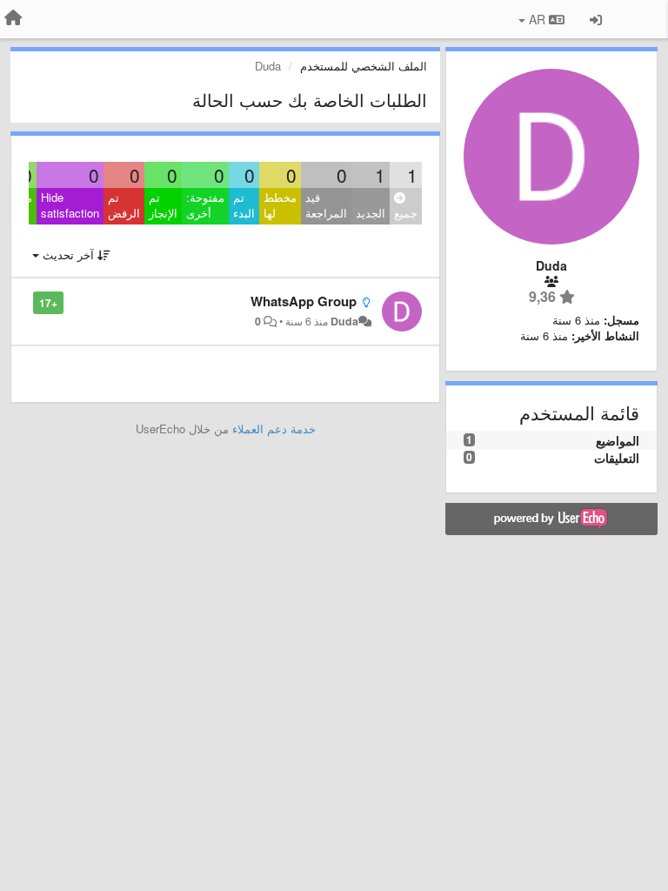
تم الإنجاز (163, 205)
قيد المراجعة (326, 205)
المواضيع (617, 440)
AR (537, 19)
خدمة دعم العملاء (274, 428)
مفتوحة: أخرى (205, 205)
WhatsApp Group (303, 301)
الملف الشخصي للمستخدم (363, 65)
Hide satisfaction (70, 205)
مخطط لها (280, 205)
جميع (406, 212)
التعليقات (616, 457)
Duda (344, 321)
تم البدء (244, 205)
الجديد (370, 212)
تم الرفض (124, 205)
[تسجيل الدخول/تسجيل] (595, 19)
